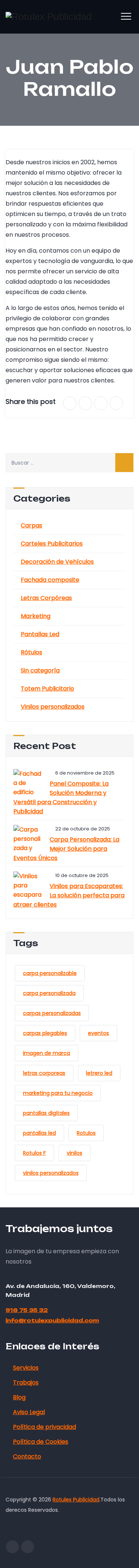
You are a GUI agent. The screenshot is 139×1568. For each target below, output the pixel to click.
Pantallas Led (40, 634)
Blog (19, 1397)
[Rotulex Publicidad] (49, 16)
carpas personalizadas (52, 1013)
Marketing (35, 616)
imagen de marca (46, 1053)
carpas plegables (45, 1033)
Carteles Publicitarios (52, 543)
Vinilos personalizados (53, 706)
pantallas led (39, 1133)
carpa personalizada (49, 993)
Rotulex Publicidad (76, 1499)
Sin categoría (40, 670)
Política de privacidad (44, 1427)
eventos (98, 1033)
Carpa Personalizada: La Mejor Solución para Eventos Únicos (66, 848)
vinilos (74, 1153)
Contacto (27, 1456)
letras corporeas (44, 1073)
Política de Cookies (40, 1441)
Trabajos (26, 1382)
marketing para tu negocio (58, 1093)
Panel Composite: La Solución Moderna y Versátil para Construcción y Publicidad (61, 797)
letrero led (99, 1073)
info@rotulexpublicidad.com (52, 1320)
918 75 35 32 (27, 1310)
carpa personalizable (50, 973)
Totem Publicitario (47, 688)
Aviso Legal (29, 1412)
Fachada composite (50, 580)
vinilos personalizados (51, 1173)
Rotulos (86, 1133)
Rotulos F (34, 1153)
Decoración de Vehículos (57, 561)
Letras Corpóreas (46, 598)
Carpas (31, 525)
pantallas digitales (46, 1113)
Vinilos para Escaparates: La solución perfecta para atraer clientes (69, 895)
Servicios (26, 1367)
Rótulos (31, 652)
